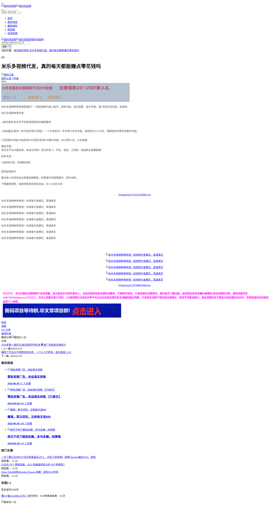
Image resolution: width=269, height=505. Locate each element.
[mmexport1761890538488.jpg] (134, 267)
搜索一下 (6, 46)
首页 (9, 18)
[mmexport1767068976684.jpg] (134, 285)
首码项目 (12, 22)
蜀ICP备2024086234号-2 (14, 496)
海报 (3, 326)
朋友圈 (11, 29)
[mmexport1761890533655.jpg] (134, 279)
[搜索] (2, 9)
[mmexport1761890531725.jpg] (134, 255)
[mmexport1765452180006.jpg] (134, 194)
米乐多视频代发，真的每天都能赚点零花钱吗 (54, 50)
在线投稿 (12, 33)
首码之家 (10, 78)
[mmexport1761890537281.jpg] (134, 273)
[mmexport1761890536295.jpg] (134, 261)
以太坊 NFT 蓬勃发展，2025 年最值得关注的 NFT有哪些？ (33, 464)
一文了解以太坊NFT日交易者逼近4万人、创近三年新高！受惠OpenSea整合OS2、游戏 (48, 457)
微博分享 (6, 333)
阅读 (3, 322)
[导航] (2, 3)
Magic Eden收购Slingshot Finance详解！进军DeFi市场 (29, 472)
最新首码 (12, 26)
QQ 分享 (6, 330)
